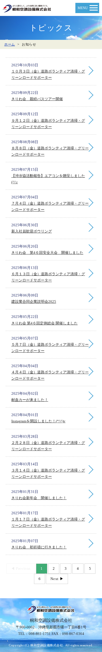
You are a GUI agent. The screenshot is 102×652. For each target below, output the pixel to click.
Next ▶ (56, 579)
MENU (83, 8)
